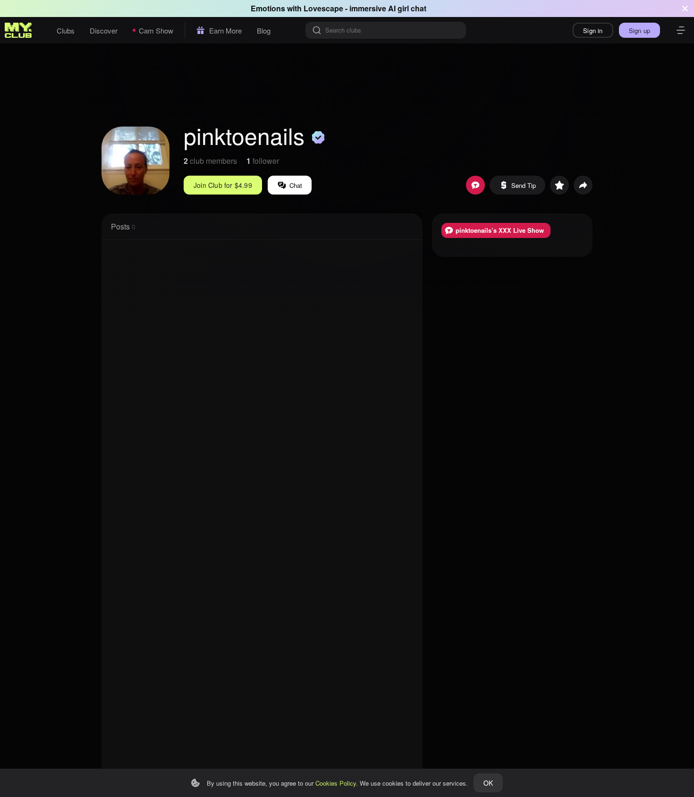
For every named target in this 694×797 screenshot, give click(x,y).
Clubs (66, 30)
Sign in (592, 30)
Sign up (639, 30)
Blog (264, 30)
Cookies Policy (335, 783)
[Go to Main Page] (18, 30)
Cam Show (156, 30)
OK (488, 783)
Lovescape (323, 8)
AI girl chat (407, 8)
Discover (104, 30)
